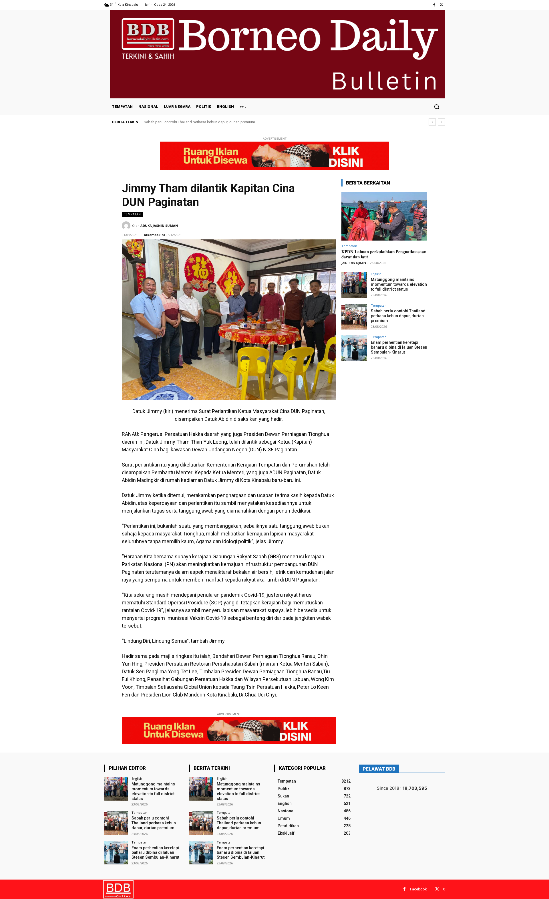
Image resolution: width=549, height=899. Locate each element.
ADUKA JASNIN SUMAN (159, 225)
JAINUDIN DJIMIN (353, 263)
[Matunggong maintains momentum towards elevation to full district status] (354, 285)
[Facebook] (434, 4)
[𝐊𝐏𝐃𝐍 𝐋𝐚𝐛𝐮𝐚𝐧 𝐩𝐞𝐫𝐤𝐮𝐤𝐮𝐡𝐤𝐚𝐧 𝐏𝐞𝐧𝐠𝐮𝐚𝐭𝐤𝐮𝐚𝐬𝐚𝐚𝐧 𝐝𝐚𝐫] (384, 216)
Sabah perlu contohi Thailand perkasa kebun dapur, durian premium (199, 122)
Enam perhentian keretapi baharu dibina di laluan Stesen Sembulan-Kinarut (399, 347)
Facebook (418, 889)
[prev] (432, 122)
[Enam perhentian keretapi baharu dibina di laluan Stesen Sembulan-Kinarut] (354, 348)
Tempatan (132, 214)
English (376, 273)
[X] (441, 4)
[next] (441, 122)
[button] (436, 106)
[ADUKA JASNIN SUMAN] (127, 225)
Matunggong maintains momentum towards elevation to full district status (399, 284)
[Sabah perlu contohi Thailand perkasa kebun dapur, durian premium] (354, 317)
